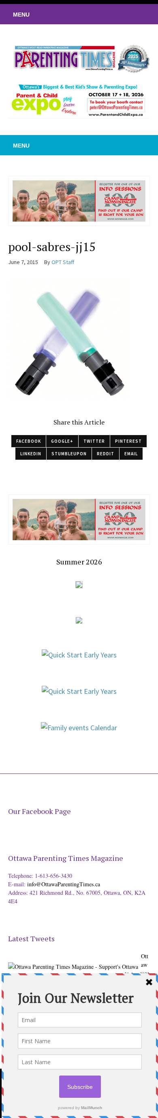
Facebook (28, 441)
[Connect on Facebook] (128, 14)
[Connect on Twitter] (115, 14)
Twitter (94, 441)
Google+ (62, 441)
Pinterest (128, 441)
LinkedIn (30, 453)
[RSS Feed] (103, 14)
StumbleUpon (69, 453)
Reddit (105, 453)
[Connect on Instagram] (140, 14)
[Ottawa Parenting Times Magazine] (79, 58)
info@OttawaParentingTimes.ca (63, 884)
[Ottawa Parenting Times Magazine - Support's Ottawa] (73, 960)
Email (131, 453)
